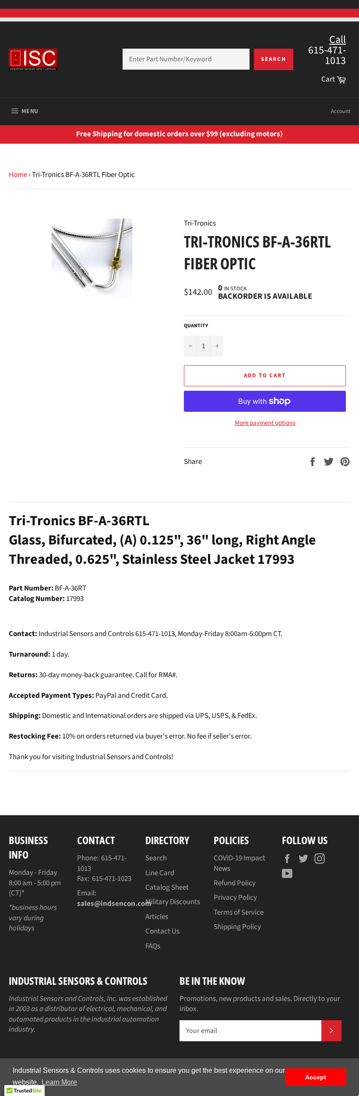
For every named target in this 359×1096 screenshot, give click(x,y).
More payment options (265, 423)
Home (18, 175)
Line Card (159, 873)
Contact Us (162, 931)
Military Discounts (172, 902)
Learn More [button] (59, 1082)
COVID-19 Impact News (239, 863)
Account (340, 111)
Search (273, 59)
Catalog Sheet (167, 887)
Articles (156, 917)
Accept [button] (315, 1077)
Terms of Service (239, 912)
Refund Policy (235, 883)
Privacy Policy (235, 897)
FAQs (152, 946)
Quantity (196, 325)
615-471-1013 (102, 863)
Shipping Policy (237, 927)
